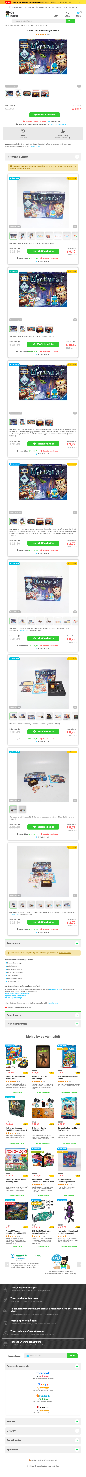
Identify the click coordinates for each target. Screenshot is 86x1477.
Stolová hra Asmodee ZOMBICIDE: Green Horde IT (16, 1129)
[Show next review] (79, 1264)
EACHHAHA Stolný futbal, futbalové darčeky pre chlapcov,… (41, 1233)
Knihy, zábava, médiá (16, 25)
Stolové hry (43, 25)
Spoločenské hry (31, 25)
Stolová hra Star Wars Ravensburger (40, 1077)
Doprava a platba (61, 7)
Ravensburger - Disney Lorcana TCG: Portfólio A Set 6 (43, 1181)
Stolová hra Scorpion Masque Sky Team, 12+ (69, 1129)
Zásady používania (43, 1460)
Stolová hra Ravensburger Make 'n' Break (15, 1077)
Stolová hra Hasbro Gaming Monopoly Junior (16, 1180)
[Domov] (6, 25)
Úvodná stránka (17, 7)
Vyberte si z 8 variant (44, 114)
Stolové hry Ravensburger (13, 998)
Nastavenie (53, 1460)
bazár (39, 1466)
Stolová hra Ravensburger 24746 (68, 1077)
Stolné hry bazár (53, 1003)
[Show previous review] (6, 1264)
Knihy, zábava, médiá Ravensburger (17, 993)
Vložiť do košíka (46, 251)
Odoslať (72, 1356)
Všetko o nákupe (44, 7)
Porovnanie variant (65, 953)
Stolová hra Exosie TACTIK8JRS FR (39, 1129)
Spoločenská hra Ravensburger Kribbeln (66, 1180)
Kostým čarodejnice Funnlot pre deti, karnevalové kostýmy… (68, 1233)
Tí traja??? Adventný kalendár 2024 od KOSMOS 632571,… (16, 1233)
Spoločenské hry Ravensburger (15, 996)
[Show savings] (14, 105)
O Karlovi (30, 7)
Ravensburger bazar (55, 989)
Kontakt (75, 7)
